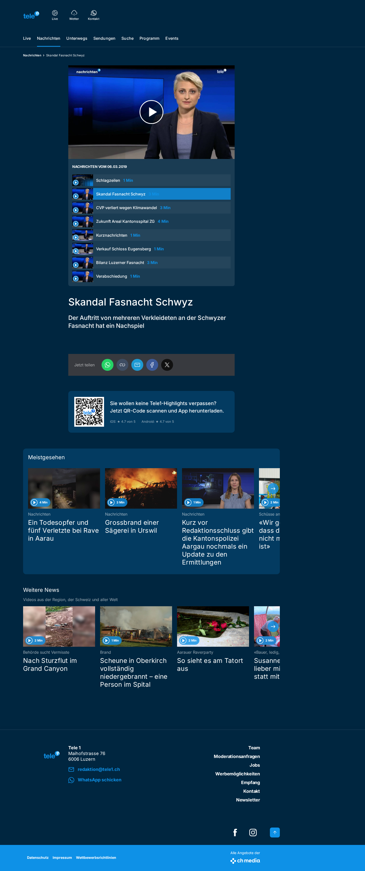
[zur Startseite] (31, 15)
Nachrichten (49, 38)
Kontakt (251, 791)
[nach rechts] (273, 488)
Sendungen (104, 38)
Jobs (255, 765)
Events (172, 38)
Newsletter (248, 799)
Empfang (250, 782)
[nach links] (29, 488)
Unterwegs (76, 38)
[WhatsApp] (107, 365)
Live (27, 38)
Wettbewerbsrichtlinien (96, 857)
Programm (149, 38)
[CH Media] (245, 860)
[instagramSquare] (253, 832)
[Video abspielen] (151, 112)
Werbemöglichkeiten (237, 773)
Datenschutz (38, 857)
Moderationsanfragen (237, 756)
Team (254, 747)
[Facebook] (152, 365)
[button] (122, 365)
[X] (167, 365)
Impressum (62, 857)
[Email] (137, 365)
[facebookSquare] (235, 832)
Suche (127, 38)
